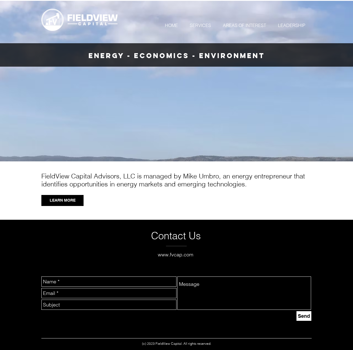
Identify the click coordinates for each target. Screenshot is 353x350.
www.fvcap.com (175, 254)
